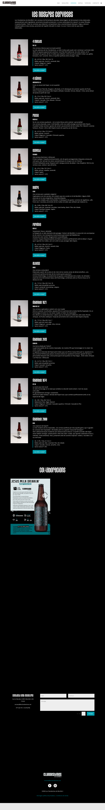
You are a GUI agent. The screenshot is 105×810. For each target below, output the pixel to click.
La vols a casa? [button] (39, 70)
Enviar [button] (90, 714)
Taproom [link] (88, 3)
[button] (49, 785)
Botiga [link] (80, 3)
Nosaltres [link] (65, 3)
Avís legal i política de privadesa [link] (46, 795)
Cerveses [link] (73, 3)
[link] (9, 3)
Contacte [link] (96, 3)
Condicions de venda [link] (62, 795)
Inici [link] (58, 3)
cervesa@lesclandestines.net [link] (52, 780)
